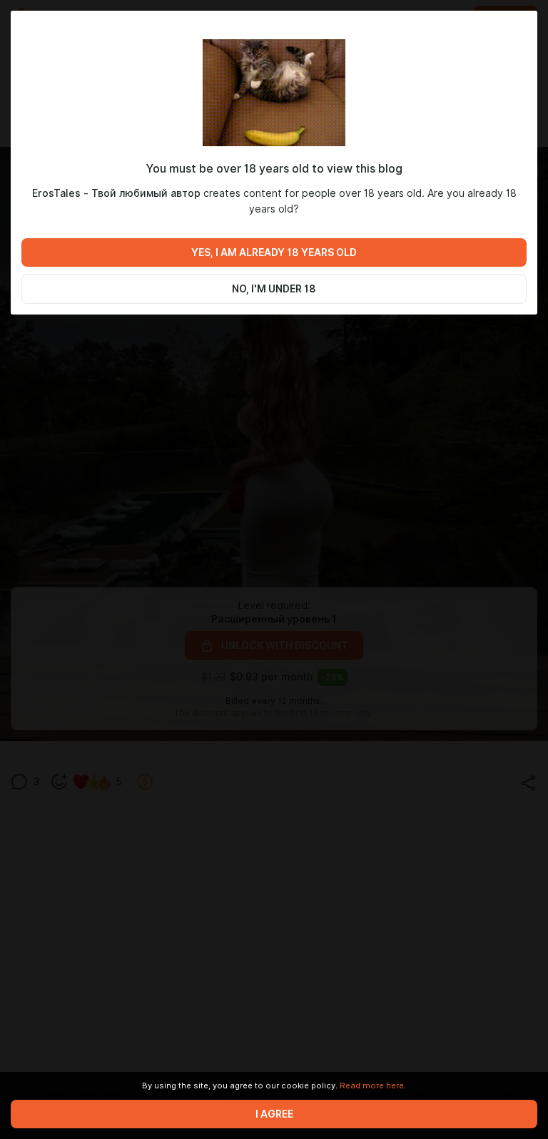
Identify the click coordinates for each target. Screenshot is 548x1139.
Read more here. (373, 1086)
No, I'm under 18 (274, 289)
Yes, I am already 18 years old (274, 252)
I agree (274, 1114)
